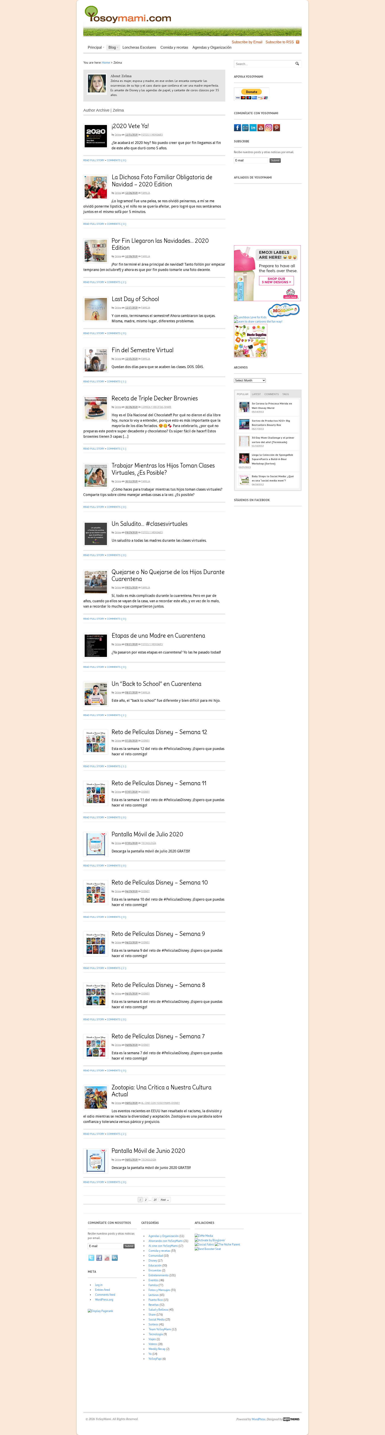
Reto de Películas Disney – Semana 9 (158, 933)
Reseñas (154, 1305)
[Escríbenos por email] (245, 130)
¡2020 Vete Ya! (130, 126)
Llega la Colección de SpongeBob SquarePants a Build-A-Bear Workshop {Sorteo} (272, 459)
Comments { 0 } (116, 160)
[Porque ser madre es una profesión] (127, 23)
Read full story (93, 160)
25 (155, 1199)
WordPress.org (104, 1300)
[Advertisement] (247, 13)
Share (167, 406)
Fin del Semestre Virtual (143, 350)
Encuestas (155, 1270)
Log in (98, 1285)
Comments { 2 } (116, 282)
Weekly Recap (157, 1349)
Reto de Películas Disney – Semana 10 (160, 882)
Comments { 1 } (116, 381)
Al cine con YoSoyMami (155, 1102)
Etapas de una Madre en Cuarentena (158, 635)
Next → (165, 1199)
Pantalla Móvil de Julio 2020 (147, 834)
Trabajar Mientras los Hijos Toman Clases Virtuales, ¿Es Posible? (163, 469)
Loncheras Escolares (139, 47)
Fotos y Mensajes (152, 134)
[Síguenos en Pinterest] (276, 130)
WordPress (258, 1419)
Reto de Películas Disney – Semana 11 (159, 783)
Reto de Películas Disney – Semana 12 (159, 732)
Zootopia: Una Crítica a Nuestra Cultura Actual (161, 1091)
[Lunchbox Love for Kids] (250, 317)
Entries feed (102, 1290)
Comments (271, 394)
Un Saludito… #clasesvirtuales (150, 523)
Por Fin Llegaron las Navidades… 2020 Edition (160, 244)
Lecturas (154, 1295)
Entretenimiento (159, 1275)
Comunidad (156, 1256)
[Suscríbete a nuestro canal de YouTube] (260, 130)
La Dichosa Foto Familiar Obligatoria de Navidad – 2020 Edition (162, 180)
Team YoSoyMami (160, 1329)
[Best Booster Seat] (208, 1249)
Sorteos (153, 1324)
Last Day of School (135, 299)
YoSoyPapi (155, 1359)
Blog (111, 48)
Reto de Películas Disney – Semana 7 (158, 1036)
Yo (150, 1354)
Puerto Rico (156, 1300)
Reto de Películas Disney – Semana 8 (158, 985)
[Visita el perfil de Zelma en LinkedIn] (253, 130)
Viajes (152, 1339)
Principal (94, 48)
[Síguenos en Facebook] (237, 130)
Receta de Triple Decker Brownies (155, 398)
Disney (145, 740)
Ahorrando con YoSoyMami (166, 1241)
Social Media (157, 1319)
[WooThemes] (291, 1419)
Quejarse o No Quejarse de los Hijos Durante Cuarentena (168, 575)
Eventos (154, 1280)
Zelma (118, 134)
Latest (256, 394)
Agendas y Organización (211, 47)
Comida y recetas (174, 47)
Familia (145, 192)
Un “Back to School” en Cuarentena (156, 683)
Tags (285, 394)
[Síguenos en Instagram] (268, 130)
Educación (155, 1265)
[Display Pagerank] (100, 1311)
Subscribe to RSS (280, 42)
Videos (153, 1344)
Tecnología (148, 843)
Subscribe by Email (247, 42)
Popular (242, 394)
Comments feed (105, 1295)
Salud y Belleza (158, 1310)
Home (106, 62)
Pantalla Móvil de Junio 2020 (148, 1150)
